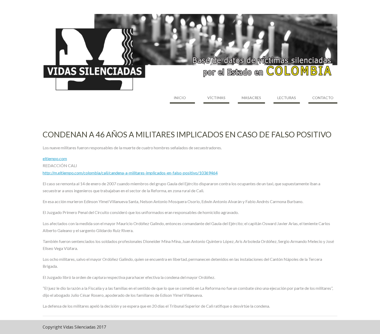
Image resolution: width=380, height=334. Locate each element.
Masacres (251, 97)
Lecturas (286, 97)
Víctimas (216, 97)
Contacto (322, 97)
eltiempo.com (55, 158)
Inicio (180, 97)
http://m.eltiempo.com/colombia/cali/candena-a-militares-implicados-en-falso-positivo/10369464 (130, 172)
